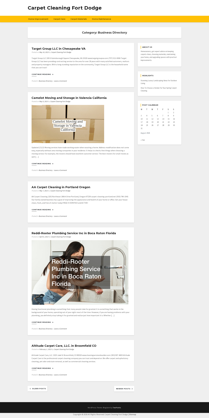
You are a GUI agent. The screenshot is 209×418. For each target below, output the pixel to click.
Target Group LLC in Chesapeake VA (59, 48)
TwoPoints (117, 407)
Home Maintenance (101, 19)
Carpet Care (59, 19)
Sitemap (132, 414)
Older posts (39, 389)
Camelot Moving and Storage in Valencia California (69, 98)
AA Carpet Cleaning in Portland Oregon (61, 187)
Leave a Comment (60, 81)
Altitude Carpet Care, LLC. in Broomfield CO (64, 345)
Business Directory (45, 81)
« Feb (143, 140)
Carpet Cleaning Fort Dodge (65, 8)
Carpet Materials (79, 19)
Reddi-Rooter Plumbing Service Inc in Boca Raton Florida (74, 233)
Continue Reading (42, 74)
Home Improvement (38, 19)
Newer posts (123, 389)
